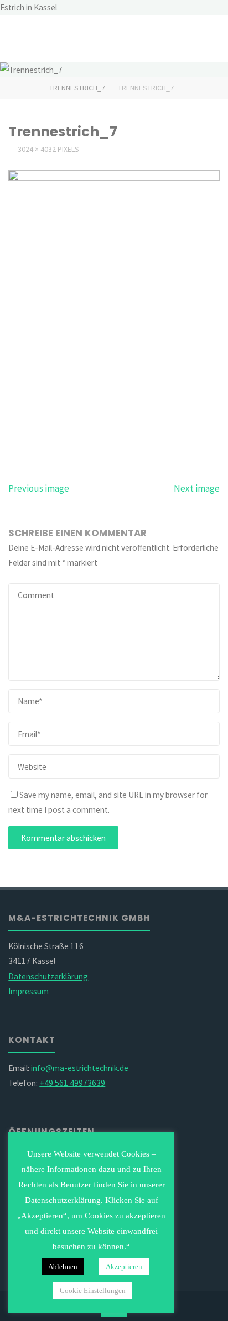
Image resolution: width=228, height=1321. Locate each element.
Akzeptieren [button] (124, 1267)
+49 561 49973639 (72, 1083)
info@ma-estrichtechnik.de (79, 1068)
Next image (197, 488)
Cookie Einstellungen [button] (93, 1290)
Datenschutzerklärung (48, 976)
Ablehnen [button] (62, 1267)
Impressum (28, 991)
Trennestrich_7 (77, 88)
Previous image (38, 488)
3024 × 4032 (38, 149)
